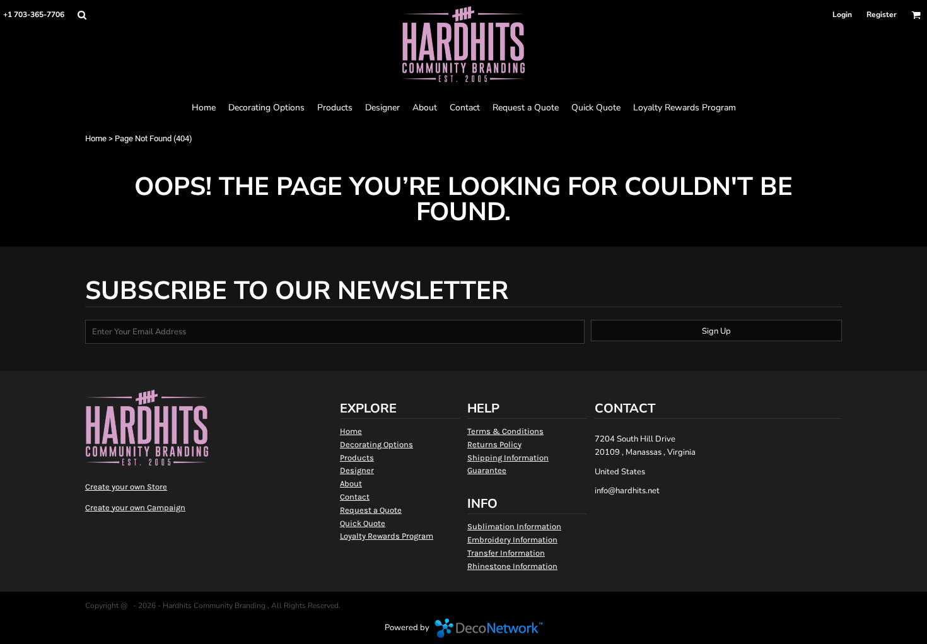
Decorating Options (376, 444)
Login (842, 14)
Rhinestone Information (512, 566)
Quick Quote (362, 523)
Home (96, 138)
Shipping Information (508, 457)
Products (357, 457)
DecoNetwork (488, 628)
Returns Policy (494, 444)
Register (881, 14)
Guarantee (486, 470)
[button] (81, 15)
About (351, 483)
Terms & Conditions (505, 431)
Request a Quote (371, 510)
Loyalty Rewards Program (386, 536)
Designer (357, 470)
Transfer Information (506, 553)
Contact (355, 496)
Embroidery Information (512, 539)
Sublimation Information (514, 526)
